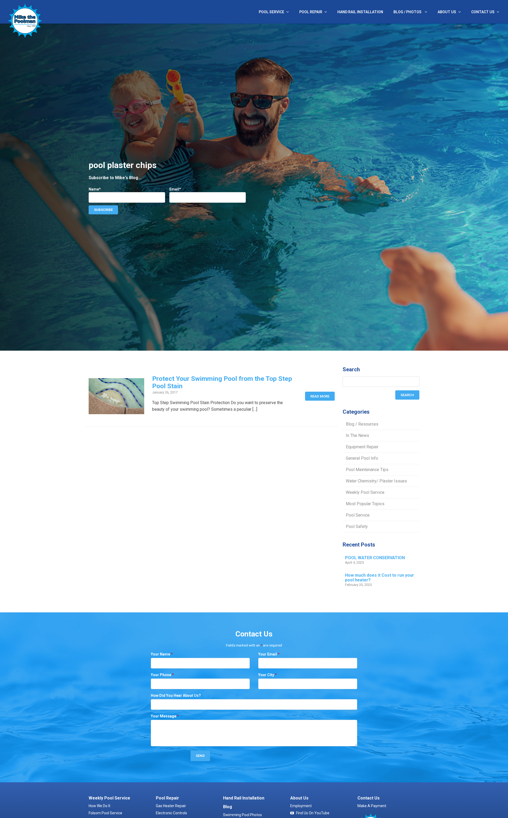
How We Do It (99, 806)
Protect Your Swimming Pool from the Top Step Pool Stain (222, 382)
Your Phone (162, 675)
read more (319, 396)
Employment (301, 806)
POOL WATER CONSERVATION (375, 557)
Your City (267, 675)
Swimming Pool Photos (242, 815)
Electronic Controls (171, 813)
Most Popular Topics (365, 503)
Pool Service (271, 12)
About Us (447, 12)
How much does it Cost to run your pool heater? (379, 577)
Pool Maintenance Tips (367, 469)
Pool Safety (357, 526)
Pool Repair (310, 12)
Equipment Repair (362, 446)
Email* (175, 189)
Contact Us (483, 12)
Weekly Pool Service (365, 492)
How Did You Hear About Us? (176, 695)
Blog (227, 806)
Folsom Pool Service (105, 813)
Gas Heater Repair (171, 806)
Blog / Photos (407, 12)
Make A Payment (371, 806)
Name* (95, 189)
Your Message (165, 716)
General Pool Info (362, 458)
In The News (357, 435)
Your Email (269, 654)
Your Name (162, 654)
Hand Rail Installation (360, 12)
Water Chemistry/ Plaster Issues (376, 480)
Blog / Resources (362, 424)
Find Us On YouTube (312, 813)
